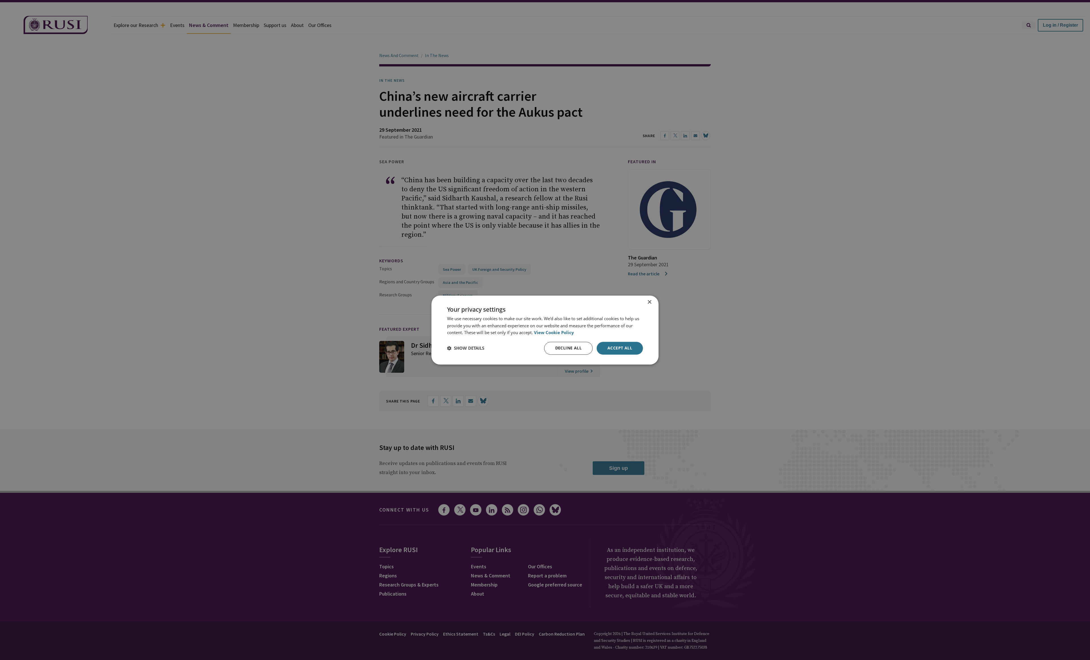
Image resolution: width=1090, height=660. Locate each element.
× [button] (649, 302)
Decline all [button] (568, 348)
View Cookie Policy (554, 333)
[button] (465, 348)
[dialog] (545, 330)
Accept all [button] (619, 348)
